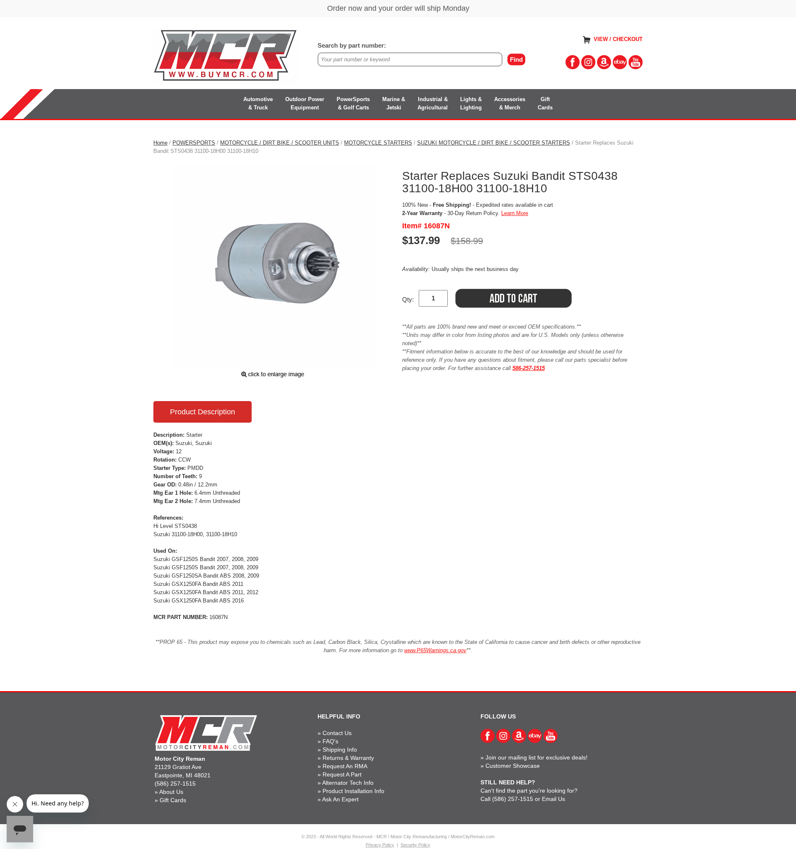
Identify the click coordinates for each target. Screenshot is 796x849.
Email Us (553, 799)
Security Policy (415, 844)
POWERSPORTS (193, 143)
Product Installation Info (353, 791)
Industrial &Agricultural (432, 103)
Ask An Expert (340, 799)
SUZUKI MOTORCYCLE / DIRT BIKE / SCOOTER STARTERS (493, 143)
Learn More (514, 213)
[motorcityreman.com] (225, 56)
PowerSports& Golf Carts (353, 103)
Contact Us (337, 733)
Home (160, 143)
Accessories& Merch (509, 103)
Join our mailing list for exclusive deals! (536, 757)
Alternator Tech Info (348, 782)
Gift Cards (173, 800)
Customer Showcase (512, 765)
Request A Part (342, 774)
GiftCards (545, 103)
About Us (171, 792)
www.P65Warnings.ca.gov (435, 650)
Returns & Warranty (348, 758)
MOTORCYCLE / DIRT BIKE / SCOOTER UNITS (279, 143)
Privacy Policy (380, 844)
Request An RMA (345, 766)
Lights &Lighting (471, 103)
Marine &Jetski (393, 103)
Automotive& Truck (258, 103)
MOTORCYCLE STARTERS (378, 143)
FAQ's (330, 741)
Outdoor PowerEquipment (304, 103)
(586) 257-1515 (175, 783)
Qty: (408, 299)
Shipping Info (340, 749)
